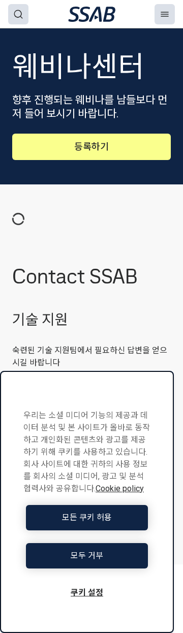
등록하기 (91, 146)
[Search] (18, 14)
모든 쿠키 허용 (87, 517)
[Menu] (165, 14)
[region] (87, 502)
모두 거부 (87, 555)
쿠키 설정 (87, 592)
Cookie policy (120, 488)
